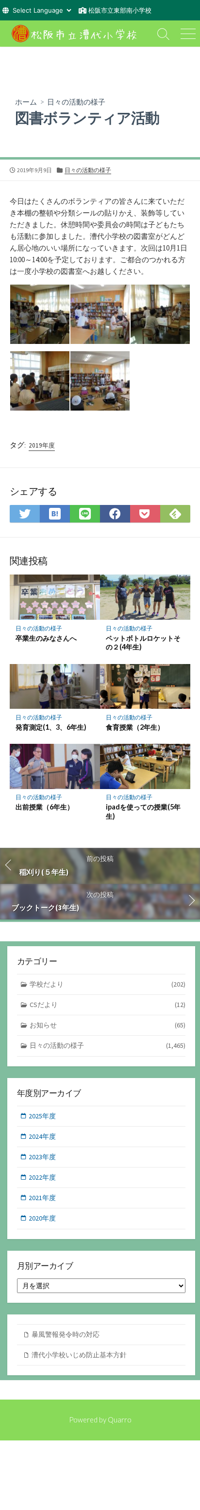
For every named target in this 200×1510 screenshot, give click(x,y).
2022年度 (42, 1177)
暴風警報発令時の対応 (66, 1334)
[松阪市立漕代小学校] (76, 33)
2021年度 (42, 1197)
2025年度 (42, 1116)
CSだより (107, 1004)
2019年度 (42, 445)
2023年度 (42, 1156)
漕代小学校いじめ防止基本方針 (79, 1354)
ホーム (26, 101)
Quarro (120, 1419)
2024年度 (42, 1136)
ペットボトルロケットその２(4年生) (143, 642)
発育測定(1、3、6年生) (51, 727)
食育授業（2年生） (135, 727)
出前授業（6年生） (45, 807)
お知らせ (107, 1025)
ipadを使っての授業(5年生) (143, 811)
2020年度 (42, 1218)
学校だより (107, 984)
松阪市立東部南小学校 (119, 10)
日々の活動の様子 (76, 101)
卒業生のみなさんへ (46, 638)
